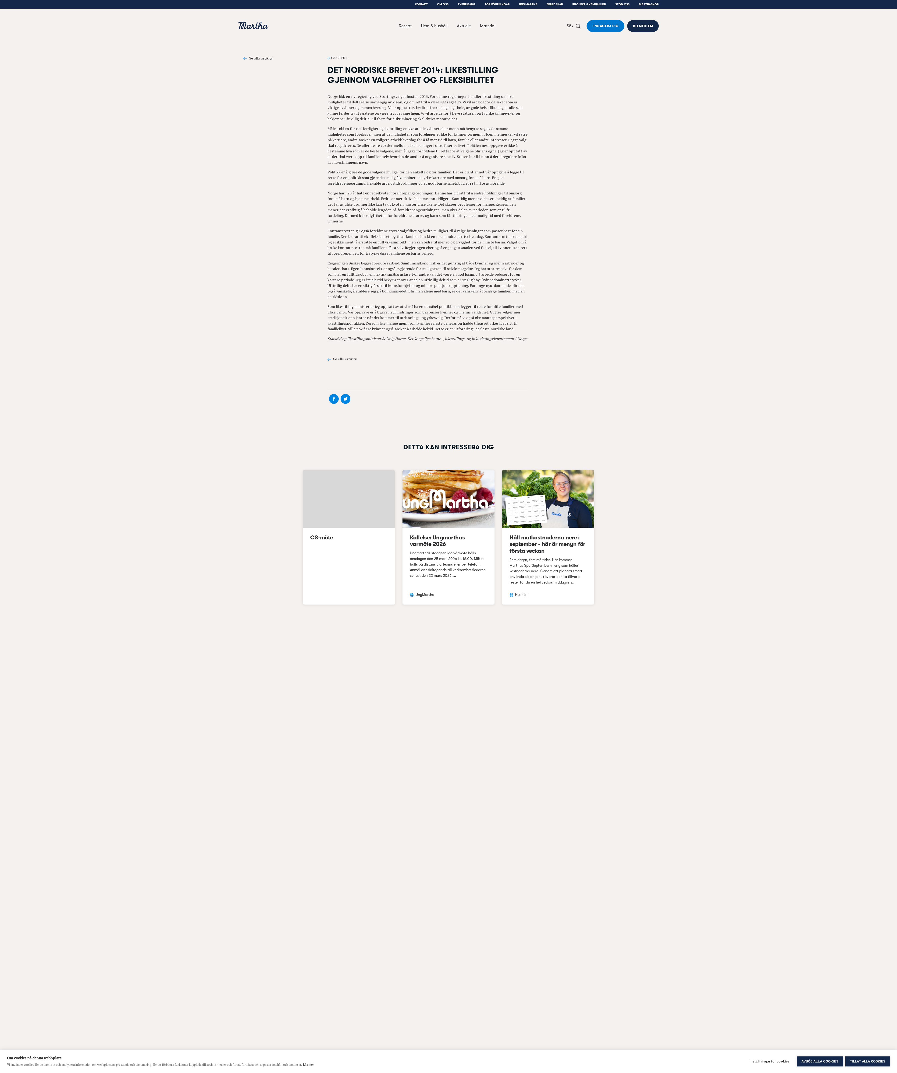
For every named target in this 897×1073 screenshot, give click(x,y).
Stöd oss (622, 4)
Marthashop (649, 4)
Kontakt (421, 4)
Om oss (442, 4)
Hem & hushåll (434, 26)
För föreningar (497, 4)
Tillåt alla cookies (867, 1061)
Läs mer (308, 1064)
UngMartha (528, 4)
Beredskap (555, 4)
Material (487, 26)
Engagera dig (605, 26)
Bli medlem (643, 26)
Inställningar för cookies (770, 1061)
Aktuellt (464, 26)
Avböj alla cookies (820, 1061)
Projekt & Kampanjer (589, 4)
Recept (405, 26)
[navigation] (253, 26)
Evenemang (467, 4)
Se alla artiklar (261, 58)
